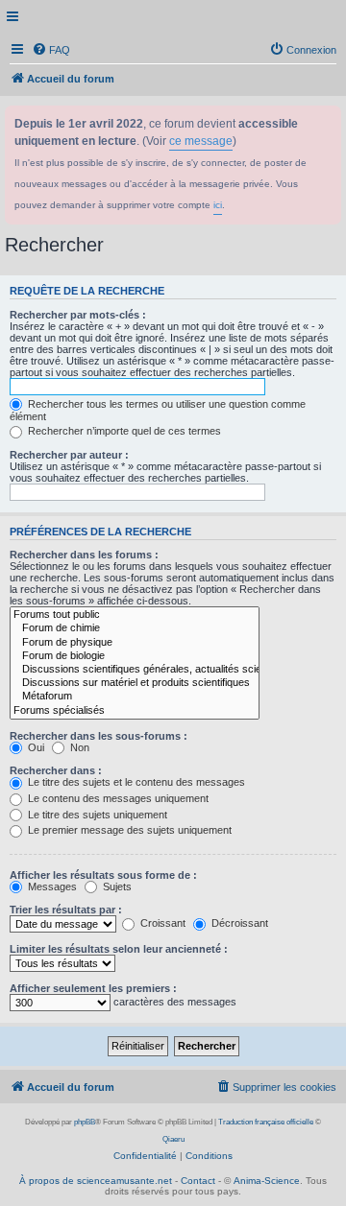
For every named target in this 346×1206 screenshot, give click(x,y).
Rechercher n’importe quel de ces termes (123, 431)
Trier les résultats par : (66, 909)
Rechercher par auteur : (69, 455)
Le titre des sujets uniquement (96, 814)
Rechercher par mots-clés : (78, 314)
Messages (51, 886)
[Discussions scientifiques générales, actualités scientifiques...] (135, 669)
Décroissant (238, 923)
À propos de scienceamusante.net (95, 1180)
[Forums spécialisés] (135, 711)
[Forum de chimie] (135, 628)
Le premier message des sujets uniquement (128, 830)
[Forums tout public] (135, 615)
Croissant (161, 923)
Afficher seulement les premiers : (93, 988)
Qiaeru (173, 1139)
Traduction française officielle (265, 1122)
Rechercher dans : (56, 770)
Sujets (116, 886)
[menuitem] (51, 49)
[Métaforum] (135, 696)
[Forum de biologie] (135, 656)
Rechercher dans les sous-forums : (98, 736)
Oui (34, 747)
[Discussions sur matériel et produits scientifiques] (135, 683)
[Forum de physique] (135, 643)
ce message (201, 141)
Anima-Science (267, 1180)
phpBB (84, 1122)
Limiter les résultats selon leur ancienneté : (119, 949)
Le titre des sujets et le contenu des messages (135, 782)
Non (78, 747)
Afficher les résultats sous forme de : (103, 875)
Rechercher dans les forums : (84, 554)
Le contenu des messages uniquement (117, 798)
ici (217, 205)
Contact (198, 1180)
